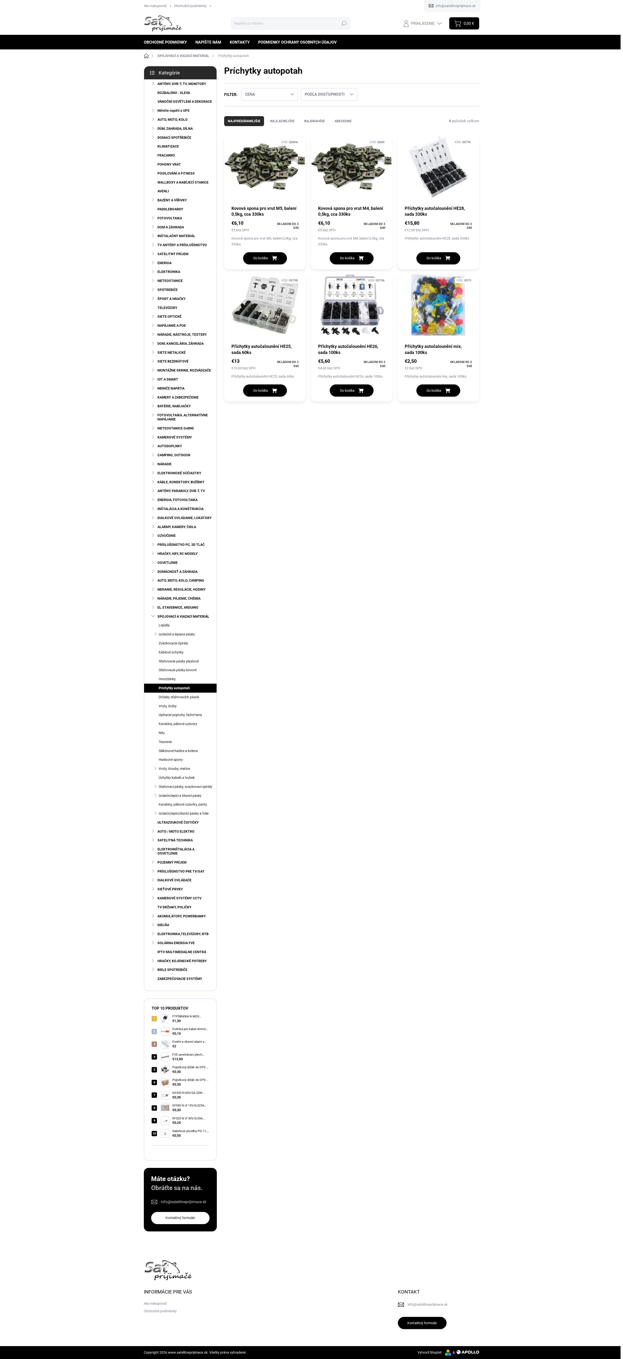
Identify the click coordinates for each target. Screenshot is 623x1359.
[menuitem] (167, 42)
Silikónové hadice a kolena (178, 751)
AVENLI (163, 191)
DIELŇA (163, 925)
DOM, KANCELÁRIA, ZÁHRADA (180, 343)
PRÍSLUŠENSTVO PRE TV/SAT (180, 871)
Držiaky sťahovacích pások (179, 697)
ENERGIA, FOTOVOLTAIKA (177, 500)
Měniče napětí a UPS (173, 110)
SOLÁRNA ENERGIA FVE (176, 943)
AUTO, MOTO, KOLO (172, 119)
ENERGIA (164, 263)
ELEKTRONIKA (168, 272)
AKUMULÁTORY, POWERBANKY (181, 916)
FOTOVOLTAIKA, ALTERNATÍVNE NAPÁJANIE (182, 417)
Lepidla (164, 625)
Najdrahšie (314, 121)
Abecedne (343, 121)
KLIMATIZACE (168, 146)
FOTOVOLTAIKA (169, 218)
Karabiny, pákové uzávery (178, 724)
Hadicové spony (171, 760)
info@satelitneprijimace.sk (183, 1202)
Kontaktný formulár (180, 1218)
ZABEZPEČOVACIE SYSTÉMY (179, 979)
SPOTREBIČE (167, 290)
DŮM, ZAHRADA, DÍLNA (175, 128)
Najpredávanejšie (244, 121)
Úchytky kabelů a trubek (177, 778)
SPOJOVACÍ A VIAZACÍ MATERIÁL (183, 616)
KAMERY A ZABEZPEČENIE (178, 397)
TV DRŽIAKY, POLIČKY (174, 907)
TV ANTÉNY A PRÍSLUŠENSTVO (182, 245)
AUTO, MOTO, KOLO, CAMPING (180, 580)
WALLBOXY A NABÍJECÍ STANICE (183, 182)
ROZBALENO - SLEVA (173, 93)
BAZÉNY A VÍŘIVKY (172, 200)
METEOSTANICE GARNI (175, 428)
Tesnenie (165, 742)
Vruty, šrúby (168, 706)
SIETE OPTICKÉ (169, 316)
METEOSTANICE (170, 281)
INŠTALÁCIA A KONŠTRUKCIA (180, 509)
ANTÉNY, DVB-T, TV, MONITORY (181, 84)
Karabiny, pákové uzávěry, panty (183, 804)
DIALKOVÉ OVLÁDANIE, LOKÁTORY (184, 518)
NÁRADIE (164, 464)
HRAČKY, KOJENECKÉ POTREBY (182, 961)
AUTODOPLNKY (169, 446)
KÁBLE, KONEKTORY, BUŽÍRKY (180, 482)
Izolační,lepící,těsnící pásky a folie (184, 813)
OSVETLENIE (167, 563)
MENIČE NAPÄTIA (170, 388)
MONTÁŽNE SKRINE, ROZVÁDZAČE (184, 370)
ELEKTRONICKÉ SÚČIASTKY (179, 473)
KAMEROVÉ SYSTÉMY (174, 437)
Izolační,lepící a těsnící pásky (180, 796)
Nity (162, 733)
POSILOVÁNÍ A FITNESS (176, 173)
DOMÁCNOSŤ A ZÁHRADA (177, 572)
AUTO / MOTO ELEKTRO (175, 831)
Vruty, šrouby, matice (174, 769)
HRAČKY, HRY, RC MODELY (177, 554)
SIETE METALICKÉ (171, 352)
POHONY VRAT (169, 164)
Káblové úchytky (171, 652)
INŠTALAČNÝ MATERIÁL (176, 236)
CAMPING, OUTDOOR (173, 455)
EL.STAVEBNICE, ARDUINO (177, 607)
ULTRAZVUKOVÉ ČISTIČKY (178, 822)
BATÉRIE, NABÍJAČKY (174, 406)
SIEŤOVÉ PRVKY (170, 889)
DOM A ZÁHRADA (170, 227)
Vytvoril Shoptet (430, 1352)
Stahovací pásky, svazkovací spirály (185, 787)
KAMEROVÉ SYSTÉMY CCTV (179, 898)
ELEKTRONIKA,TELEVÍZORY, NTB (183, 934)
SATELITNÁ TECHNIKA (175, 840)
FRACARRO (166, 155)
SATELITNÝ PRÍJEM (172, 254)
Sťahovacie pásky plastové (179, 661)
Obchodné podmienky (190, 6)
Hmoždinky (167, 679)
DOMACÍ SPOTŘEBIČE (174, 138)
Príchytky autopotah (174, 688)
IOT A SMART (167, 379)
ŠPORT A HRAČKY (171, 299)
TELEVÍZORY (167, 308)
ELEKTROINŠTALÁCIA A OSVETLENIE (175, 851)
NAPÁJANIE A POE (171, 325)
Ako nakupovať (155, 6)
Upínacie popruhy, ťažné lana (180, 715)
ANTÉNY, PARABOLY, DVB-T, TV (181, 491)
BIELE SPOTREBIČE (172, 970)
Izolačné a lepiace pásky (177, 634)
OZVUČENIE (166, 536)
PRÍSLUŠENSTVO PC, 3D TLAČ (181, 545)
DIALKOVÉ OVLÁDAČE (174, 880)
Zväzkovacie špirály (173, 643)
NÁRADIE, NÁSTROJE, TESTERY (182, 334)
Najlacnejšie (282, 121)
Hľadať (344, 23)
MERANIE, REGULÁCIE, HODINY (181, 589)
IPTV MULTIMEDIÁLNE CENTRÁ (181, 952)
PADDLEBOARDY (170, 209)
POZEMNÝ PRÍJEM (171, 862)
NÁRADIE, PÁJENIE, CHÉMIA (179, 598)
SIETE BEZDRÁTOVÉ (173, 361)
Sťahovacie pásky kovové (178, 670)
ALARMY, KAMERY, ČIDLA (176, 527)
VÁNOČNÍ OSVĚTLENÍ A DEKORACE (184, 101)
